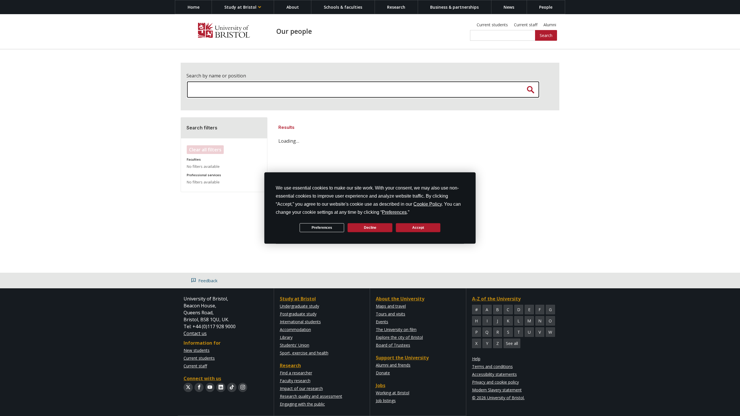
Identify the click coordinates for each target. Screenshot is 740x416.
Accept (418, 227)
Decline (370, 227)
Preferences (322, 227)
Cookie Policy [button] (427, 204)
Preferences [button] (394, 212)
